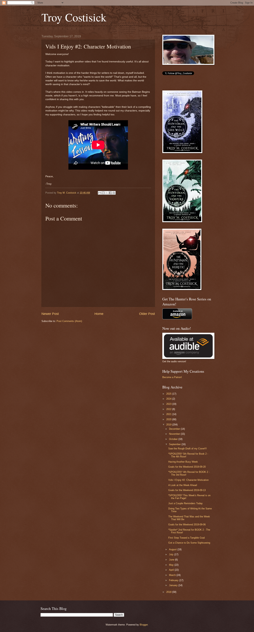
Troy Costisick (73, 17)
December (175, 428)
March (172, 575)
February (174, 580)
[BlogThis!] (103, 193)
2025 (169, 393)
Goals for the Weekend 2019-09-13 (187, 490)
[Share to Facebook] (110, 193)
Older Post (147, 314)
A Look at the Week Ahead (182, 485)
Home (98, 314)
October (173, 439)
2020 (169, 419)
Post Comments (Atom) (69, 321)
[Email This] (100, 193)
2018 (169, 592)
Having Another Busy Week (183, 461)
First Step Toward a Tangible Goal (186, 537)
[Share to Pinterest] (114, 193)
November (175, 433)
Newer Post (50, 314)
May (171, 564)
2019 (169, 424)
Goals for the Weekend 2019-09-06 (187, 524)
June (172, 559)
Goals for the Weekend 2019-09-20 (187, 466)
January (173, 585)
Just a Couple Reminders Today (185, 503)
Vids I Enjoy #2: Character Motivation (188, 480)
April (172, 569)
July (171, 554)
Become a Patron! (172, 377)
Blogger (144, 624)
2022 (169, 409)
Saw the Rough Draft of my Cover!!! (187, 448)
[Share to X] (107, 193)
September (175, 444)
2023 (169, 404)
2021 (169, 414)
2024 (169, 398)
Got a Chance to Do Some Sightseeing (189, 542)
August (173, 549)
